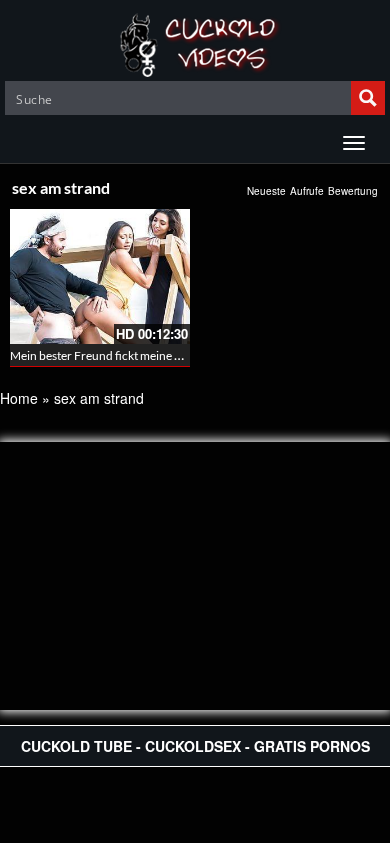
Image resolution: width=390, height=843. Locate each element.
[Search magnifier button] (368, 98)
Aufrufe (307, 191)
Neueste (266, 191)
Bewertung (353, 191)
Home (19, 398)
